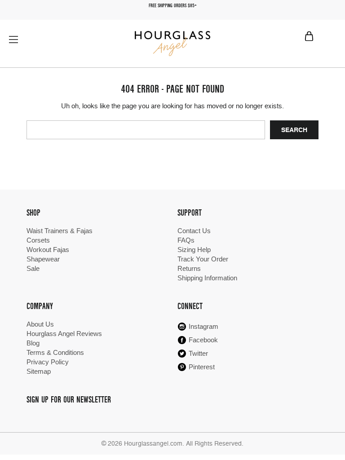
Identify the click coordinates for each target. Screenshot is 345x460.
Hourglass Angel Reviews (64, 333)
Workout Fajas (48, 249)
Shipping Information (207, 278)
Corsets (38, 240)
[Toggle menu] (13, 39)
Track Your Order (202, 259)
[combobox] (146, 129)
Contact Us (194, 230)
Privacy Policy (48, 362)
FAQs (186, 240)
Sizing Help (194, 249)
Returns (189, 268)
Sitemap (39, 371)
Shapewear (43, 259)
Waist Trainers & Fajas (60, 230)
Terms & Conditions (55, 352)
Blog (33, 343)
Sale (33, 268)
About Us (40, 324)
